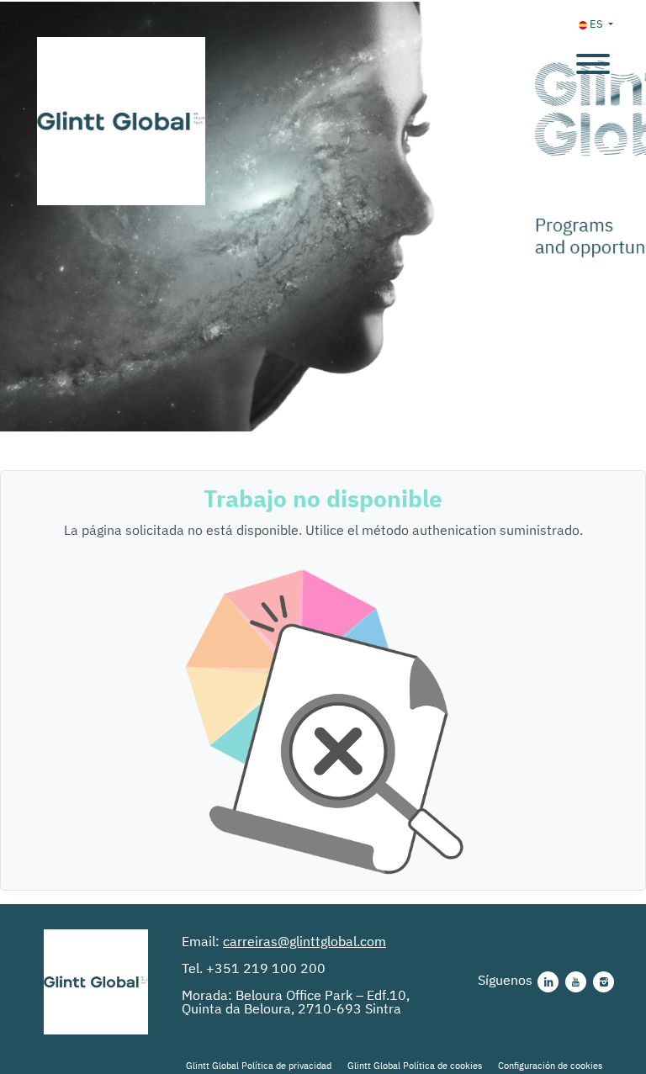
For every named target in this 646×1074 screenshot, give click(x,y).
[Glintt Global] (96, 981)
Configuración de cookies (550, 1065)
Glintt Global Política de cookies (414, 1065)
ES (596, 24)
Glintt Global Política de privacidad (258, 1065)
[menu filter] (323, 1)
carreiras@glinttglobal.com (304, 941)
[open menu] (592, 58)
